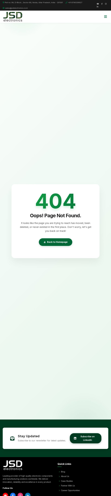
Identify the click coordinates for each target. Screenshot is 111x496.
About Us (65, 476)
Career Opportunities (70, 490)
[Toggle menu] (105, 16)
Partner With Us (68, 485)
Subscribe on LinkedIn (88, 438)
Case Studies (67, 481)
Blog (63, 472)
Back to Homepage (57, 242)
